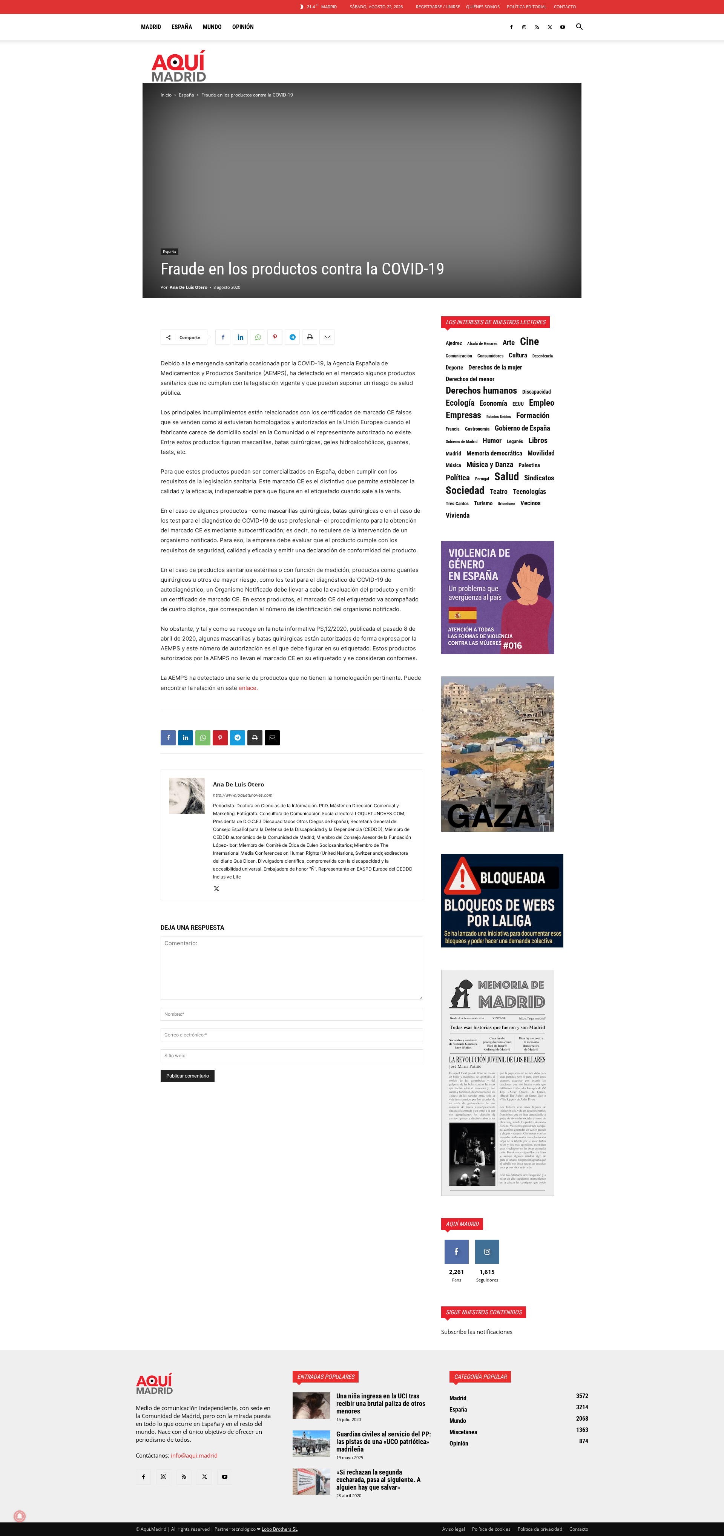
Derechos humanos (481, 390)
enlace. (248, 687)
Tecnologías (529, 491)
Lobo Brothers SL (280, 1529)
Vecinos (530, 503)
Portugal (482, 479)
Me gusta (456, 1242)
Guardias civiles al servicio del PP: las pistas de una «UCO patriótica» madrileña (383, 1441)
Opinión (243, 27)
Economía (493, 403)
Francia (453, 429)
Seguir (487, 1242)
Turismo (483, 503)
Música (453, 465)
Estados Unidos (498, 416)
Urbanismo (506, 503)
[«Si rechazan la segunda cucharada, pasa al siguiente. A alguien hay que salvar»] (311, 1482)
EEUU (518, 404)
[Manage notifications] (20, 1516)
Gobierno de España (522, 428)
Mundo (212, 27)
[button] (579, 27)
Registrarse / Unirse (438, 6)
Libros (538, 440)
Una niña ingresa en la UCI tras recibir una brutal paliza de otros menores (380, 1403)
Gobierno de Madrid (461, 441)
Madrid (151, 27)
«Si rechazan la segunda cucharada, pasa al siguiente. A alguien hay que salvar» (378, 1479)
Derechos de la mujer (495, 367)
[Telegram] (292, 337)
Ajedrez (454, 343)
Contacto (565, 6)
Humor (492, 441)
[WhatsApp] (257, 337)
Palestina (529, 465)
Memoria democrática (494, 453)
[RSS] (537, 27)
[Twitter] (549, 27)
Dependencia (542, 356)
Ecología (460, 403)
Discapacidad (536, 392)
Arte (509, 342)
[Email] (326, 337)
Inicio (166, 95)
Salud (506, 476)
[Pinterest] (274, 337)
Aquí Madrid (462, 1224)
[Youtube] (562, 27)
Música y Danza (489, 465)
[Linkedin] (240, 337)
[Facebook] (511, 27)
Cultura (518, 355)
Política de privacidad (540, 1529)
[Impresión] (309, 337)
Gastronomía (477, 429)
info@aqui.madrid (194, 1455)
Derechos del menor (470, 379)
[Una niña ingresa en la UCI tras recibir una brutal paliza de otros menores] (311, 1405)
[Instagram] (524, 27)
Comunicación (459, 356)
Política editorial (527, 6)
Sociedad (465, 490)
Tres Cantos (457, 503)
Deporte (454, 367)
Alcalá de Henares (482, 343)
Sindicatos (539, 478)
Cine (529, 341)
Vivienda (457, 515)
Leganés (515, 441)
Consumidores (490, 356)
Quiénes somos (483, 6)
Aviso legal (453, 1529)
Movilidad (541, 453)
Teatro (499, 491)
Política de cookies (491, 1529)
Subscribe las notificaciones (476, 1331)
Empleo (541, 403)
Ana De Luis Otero (188, 287)
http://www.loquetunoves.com (243, 795)
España (182, 27)
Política (458, 477)
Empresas (463, 415)
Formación (532, 415)
